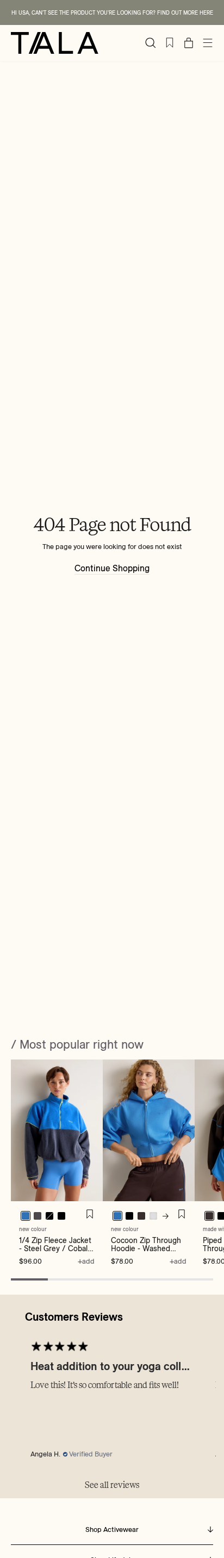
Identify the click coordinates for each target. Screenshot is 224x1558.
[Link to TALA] (54, 43)
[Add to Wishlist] (90, 1214)
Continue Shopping (112, 568)
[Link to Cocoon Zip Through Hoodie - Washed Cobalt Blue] (149, 1130)
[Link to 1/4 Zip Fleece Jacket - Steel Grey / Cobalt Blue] (57, 1130)
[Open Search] (150, 42)
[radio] (37, 1216)
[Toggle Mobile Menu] (207, 42)
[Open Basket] (188, 42)
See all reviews (112, 1485)
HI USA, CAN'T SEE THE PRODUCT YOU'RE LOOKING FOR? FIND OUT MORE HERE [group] (112, 13)
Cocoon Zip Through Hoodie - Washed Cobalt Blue (146, 1249)
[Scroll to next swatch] (166, 1216)
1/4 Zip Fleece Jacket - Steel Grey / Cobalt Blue (55, 1249)
